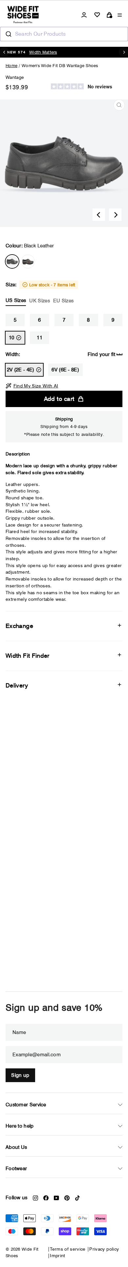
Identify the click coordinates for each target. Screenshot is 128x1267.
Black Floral (27, 261)
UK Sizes (39, 301)
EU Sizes (63, 301)
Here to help (20, 1126)
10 (11, 338)
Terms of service (68, 1249)
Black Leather (12, 261)
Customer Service (26, 1105)
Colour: (30, 246)
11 (39, 338)
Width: (60, 354)
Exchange (19, 625)
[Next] (115, 214)
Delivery (17, 685)
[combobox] (64, 34)
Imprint (57, 1255)
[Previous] (99, 214)
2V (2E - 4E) (20, 370)
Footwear (16, 1168)
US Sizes (16, 300)
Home (11, 65)
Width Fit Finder (28, 655)
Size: (40, 293)
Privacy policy (104, 1249)
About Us (16, 1147)
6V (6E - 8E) (65, 370)
